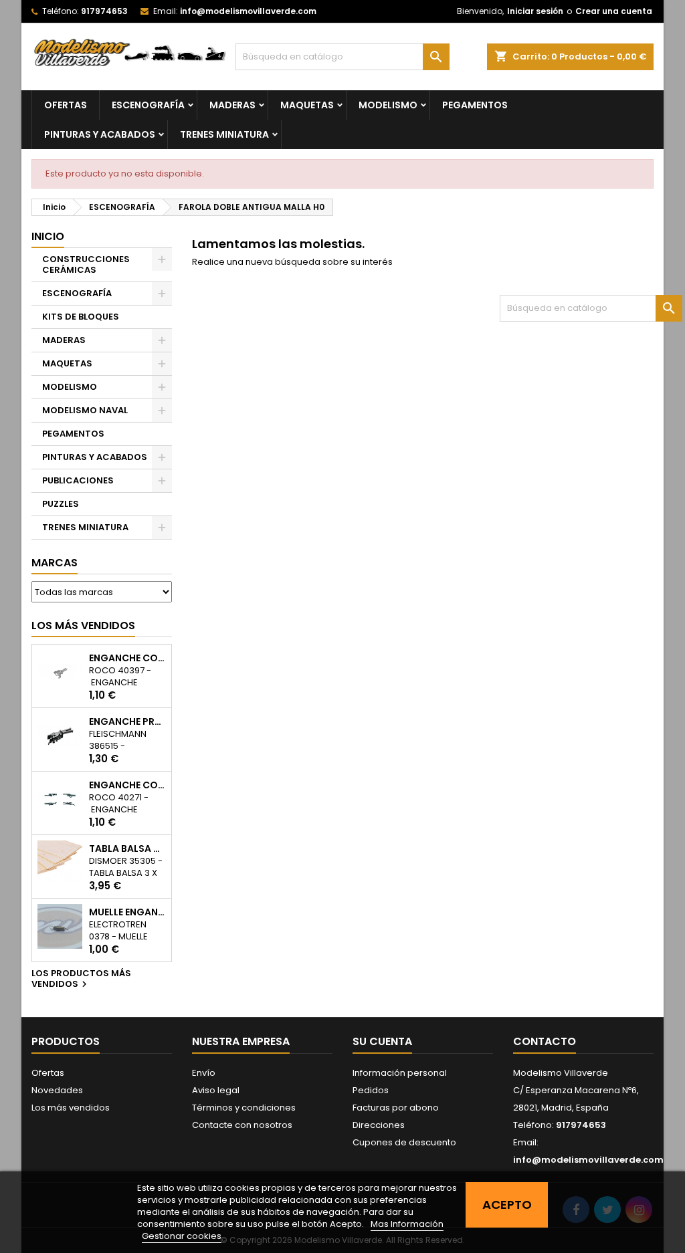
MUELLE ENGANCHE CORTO (127, 912)
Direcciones (379, 1125)
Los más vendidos (83, 625)
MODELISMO (388, 105)
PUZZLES (60, 503)
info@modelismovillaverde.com (248, 11)
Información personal (400, 1072)
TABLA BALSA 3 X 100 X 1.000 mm (127, 848)
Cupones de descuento (404, 1142)
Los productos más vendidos (81, 979)
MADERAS (232, 105)
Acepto (507, 1204)
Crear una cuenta (613, 11)
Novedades (57, 1090)
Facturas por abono (396, 1107)
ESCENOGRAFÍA (148, 105)
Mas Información (407, 1224)
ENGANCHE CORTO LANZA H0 (127, 785)
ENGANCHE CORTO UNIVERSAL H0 (127, 658)
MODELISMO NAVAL (85, 410)
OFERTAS (65, 105)
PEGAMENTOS (475, 105)
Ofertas (47, 1072)
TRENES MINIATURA (224, 134)
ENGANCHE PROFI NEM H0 (127, 721)
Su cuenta (382, 1041)
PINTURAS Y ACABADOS (99, 134)
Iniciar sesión (535, 11)
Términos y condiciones (244, 1107)
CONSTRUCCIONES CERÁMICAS (86, 264)
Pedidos (371, 1090)
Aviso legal (215, 1090)
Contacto (544, 1041)
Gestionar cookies (181, 1236)
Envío (203, 1072)
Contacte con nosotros (242, 1125)
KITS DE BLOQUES (80, 316)
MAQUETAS (307, 105)
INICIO (47, 236)
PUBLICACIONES (78, 480)
